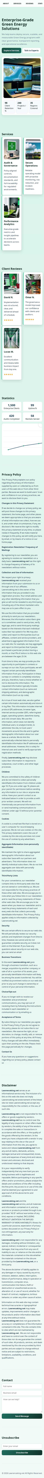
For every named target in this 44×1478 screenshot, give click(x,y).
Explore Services (11, 50)
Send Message (22, 1416)
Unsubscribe (22, 1452)
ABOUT (6, 3)
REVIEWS (29, 3)
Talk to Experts (31, 50)
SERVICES (17, 3)
